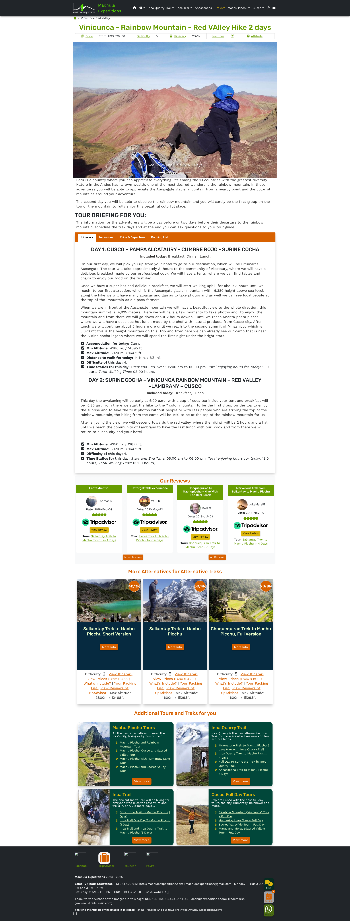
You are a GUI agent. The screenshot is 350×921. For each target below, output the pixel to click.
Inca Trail (183, 8)
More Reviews (132, 557)
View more (141, 781)
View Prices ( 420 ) (175, 679)
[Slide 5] (188, 173)
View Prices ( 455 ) (109, 679)
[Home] (85, 8)
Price (89, 36)
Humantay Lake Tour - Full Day (241, 820)
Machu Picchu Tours (133, 727)
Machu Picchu (238, 8)
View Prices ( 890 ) (241, 679)
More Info (109, 647)
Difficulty (143, 36)
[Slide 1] (162, 173)
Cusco (257, 8)
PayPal (150, 866)
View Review (99, 529)
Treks (219, 8)
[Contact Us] (274, 8)
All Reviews (217, 557)
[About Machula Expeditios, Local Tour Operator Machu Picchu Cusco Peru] (142, 8)
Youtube (130, 866)
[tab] (87, 238)
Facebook (81, 866)
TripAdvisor (106, 866)
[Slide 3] (175, 173)
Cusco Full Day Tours (233, 794)
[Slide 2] (168, 173)
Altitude (256, 36)
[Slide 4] (181, 173)
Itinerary (180, 36)
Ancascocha (203, 8)
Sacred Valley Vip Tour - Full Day (242, 824)
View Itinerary (120, 674)
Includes (218, 36)
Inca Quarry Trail (160, 8)
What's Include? (97, 683)
